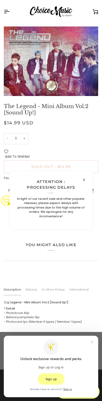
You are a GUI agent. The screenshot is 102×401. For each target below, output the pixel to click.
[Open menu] (11, 11)
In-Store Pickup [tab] (53, 290)
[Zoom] (13, 87)
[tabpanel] (51, 312)
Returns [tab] (31, 290)
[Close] (86, 179)
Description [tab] (12, 290)
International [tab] (79, 290)
